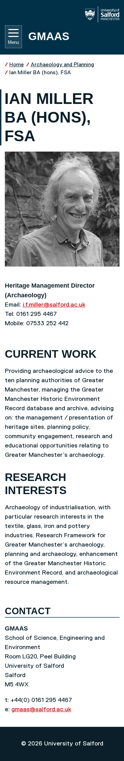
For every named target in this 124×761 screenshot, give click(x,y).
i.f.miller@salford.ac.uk (54, 305)
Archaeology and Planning (62, 64)
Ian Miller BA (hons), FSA (40, 72)
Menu (13, 42)
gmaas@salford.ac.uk (41, 709)
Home (16, 64)
